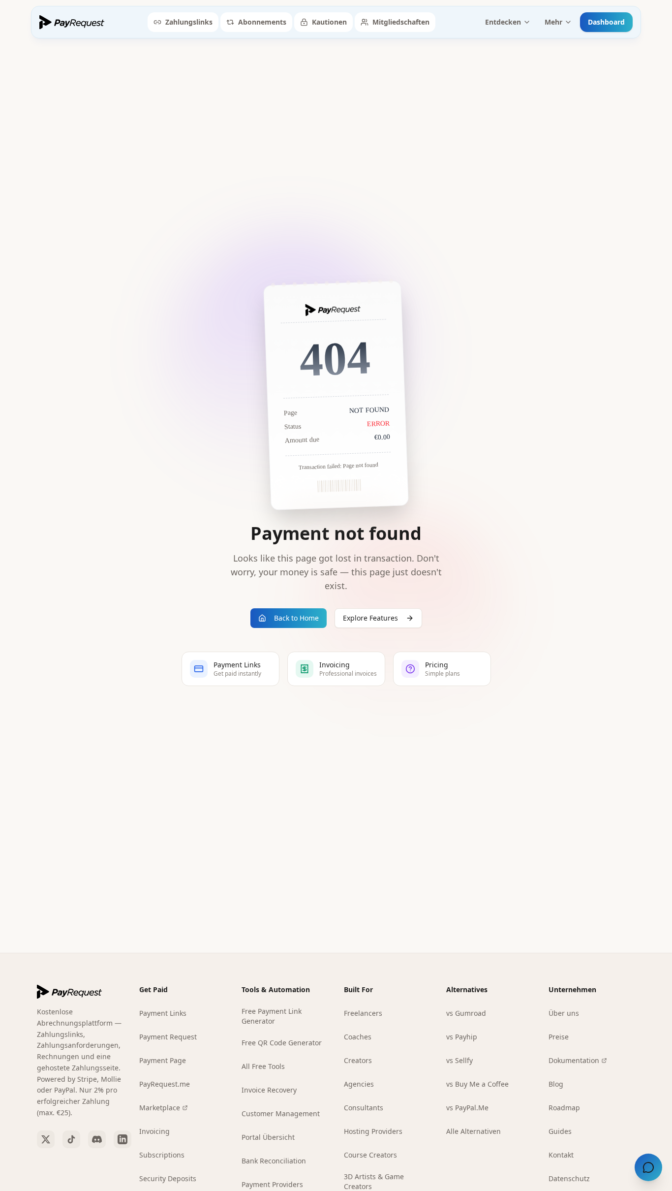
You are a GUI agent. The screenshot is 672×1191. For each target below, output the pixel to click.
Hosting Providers (373, 1131)
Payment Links (162, 1013)
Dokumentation (574, 1060)
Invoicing (154, 1131)
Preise (559, 1036)
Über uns (564, 1013)
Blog (556, 1084)
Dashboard (606, 22)
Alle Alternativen (473, 1131)
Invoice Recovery (269, 1090)
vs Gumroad (466, 1013)
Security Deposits (167, 1178)
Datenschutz (569, 1178)
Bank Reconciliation (274, 1160)
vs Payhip (461, 1036)
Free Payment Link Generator (272, 1016)
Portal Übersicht (268, 1137)
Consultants (363, 1107)
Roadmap (564, 1107)
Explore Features (370, 618)
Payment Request (168, 1036)
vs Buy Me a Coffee (477, 1084)
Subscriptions (161, 1155)
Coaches (357, 1036)
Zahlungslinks (189, 22)
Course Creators (370, 1155)
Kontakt (561, 1155)
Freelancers (363, 1013)
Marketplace (159, 1107)
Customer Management (281, 1113)
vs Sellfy (459, 1060)
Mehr (553, 22)
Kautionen (329, 22)
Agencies (359, 1084)
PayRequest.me (164, 1084)
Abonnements (262, 22)
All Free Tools (263, 1066)
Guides (560, 1131)
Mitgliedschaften (400, 22)
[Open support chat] (648, 1167)
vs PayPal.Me (467, 1107)
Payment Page (162, 1060)
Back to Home (296, 618)
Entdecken (503, 22)
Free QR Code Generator (282, 1042)
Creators (358, 1060)
